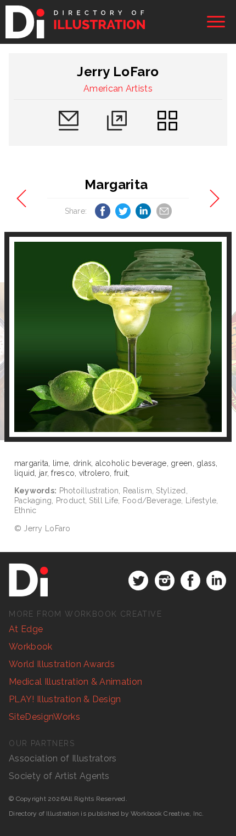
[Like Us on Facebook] (190, 580)
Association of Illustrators (63, 758)
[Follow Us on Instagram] (165, 580)
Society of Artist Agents (59, 776)
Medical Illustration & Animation (75, 681)
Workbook (31, 646)
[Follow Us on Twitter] (138, 580)
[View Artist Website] (118, 337)
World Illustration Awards (62, 664)
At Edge (26, 629)
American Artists (118, 88)
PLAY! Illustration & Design (65, 699)
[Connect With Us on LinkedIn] (216, 580)
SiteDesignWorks (44, 717)
